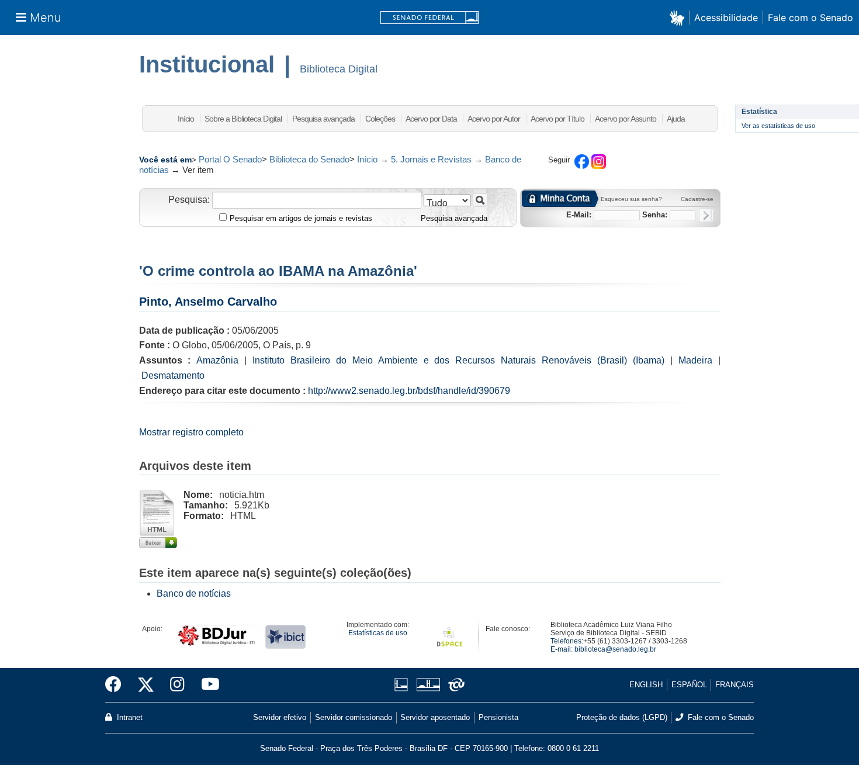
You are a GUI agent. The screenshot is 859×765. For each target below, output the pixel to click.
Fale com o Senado (810, 17)
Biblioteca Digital (338, 69)
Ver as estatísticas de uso (778, 125)
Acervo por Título (557, 118)
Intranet (129, 717)
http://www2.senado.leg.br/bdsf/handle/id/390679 (409, 391)
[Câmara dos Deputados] (403, 684)
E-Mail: (578, 214)
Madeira (695, 360)
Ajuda (676, 118)
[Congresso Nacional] (428, 684)
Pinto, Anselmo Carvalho (208, 301)
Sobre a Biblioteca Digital (243, 118)
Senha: (654, 214)
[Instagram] (177, 685)
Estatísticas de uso (377, 633)
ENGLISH (646, 684)
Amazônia (217, 360)
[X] (146, 685)
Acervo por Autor (493, 118)
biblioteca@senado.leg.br (615, 649)
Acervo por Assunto (625, 118)
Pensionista (498, 717)
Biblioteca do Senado (309, 159)
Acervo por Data (431, 118)
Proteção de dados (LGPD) (621, 717)
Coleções (380, 118)
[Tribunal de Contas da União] (454, 684)
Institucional (207, 64)
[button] (679, 17)
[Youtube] (206, 685)
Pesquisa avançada (323, 118)
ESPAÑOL (689, 684)
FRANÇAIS (734, 684)
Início (186, 118)
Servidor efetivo (279, 717)
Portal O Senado (230, 159)
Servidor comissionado (353, 717)
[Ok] (705, 215)
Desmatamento (173, 375)
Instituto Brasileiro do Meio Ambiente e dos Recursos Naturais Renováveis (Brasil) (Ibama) (458, 360)
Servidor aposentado (435, 717)
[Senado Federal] (429, 18)
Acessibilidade (726, 17)
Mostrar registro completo (191, 432)
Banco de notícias (194, 593)
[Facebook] (117, 685)
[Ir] (480, 200)
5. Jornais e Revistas (431, 159)
